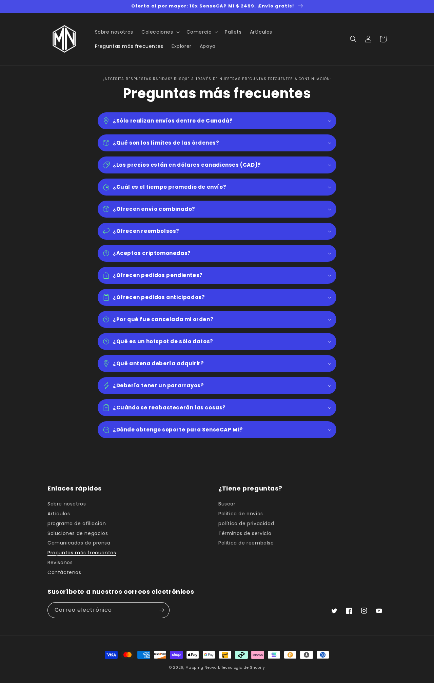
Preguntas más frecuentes (81, 552)
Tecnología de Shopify (243, 667)
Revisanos (60, 562)
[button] (159, 32)
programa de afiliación (76, 523)
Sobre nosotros (66, 504)
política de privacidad (246, 523)
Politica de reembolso (246, 542)
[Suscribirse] (161, 610)
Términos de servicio (245, 533)
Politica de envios (240, 513)
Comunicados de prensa (79, 542)
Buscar (227, 504)
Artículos (58, 513)
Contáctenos (64, 572)
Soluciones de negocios (77, 533)
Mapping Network (202, 667)
